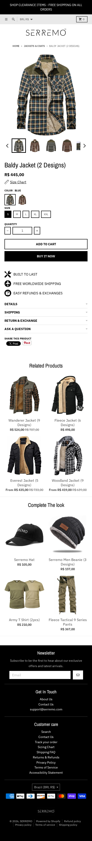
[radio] (10, 199)
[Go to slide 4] (67, 145)
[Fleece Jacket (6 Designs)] (68, 395)
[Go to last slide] (7, 145)
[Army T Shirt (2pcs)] (24, 595)
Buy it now (46, 256)
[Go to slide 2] (35, 145)
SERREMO (26, 821)
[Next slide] (84, 145)
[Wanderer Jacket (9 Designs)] (24, 395)
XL (35, 214)
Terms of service (45, 824)
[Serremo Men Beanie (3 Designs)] (68, 535)
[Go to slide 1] (19, 145)
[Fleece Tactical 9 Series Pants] (68, 595)
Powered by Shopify (48, 821)
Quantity (10, 224)
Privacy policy (23, 824)
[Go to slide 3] (51, 145)
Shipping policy (68, 824)
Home (16, 46)
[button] (46, 304)
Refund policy (72, 821)
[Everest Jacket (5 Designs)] (24, 455)
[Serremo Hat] (24, 535)
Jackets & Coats (34, 46)
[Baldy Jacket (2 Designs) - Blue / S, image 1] (46, 95)
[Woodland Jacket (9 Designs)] (68, 455)
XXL (46, 214)
